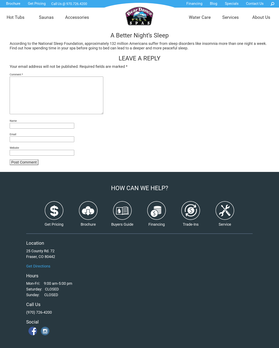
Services (230, 17)
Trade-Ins (191, 224)
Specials (232, 3)
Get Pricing (37, 3)
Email (13, 134)
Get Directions (38, 266)
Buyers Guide (122, 224)
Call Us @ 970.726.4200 (69, 4)
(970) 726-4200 (39, 312)
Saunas (46, 17)
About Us (261, 17)
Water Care (200, 17)
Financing (194, 3)
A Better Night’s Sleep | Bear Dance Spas (139, 18)
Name (13, 120)
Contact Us (255, 3)
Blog (213, 3)
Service (225, 224)
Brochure (13, 3)
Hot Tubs (15, 17)
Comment (16, 74)
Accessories (77, 17)
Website (14, 147)
